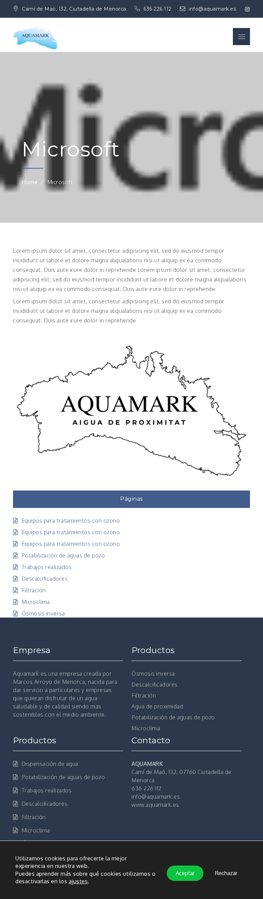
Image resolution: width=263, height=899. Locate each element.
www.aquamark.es (155, 804)
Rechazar (226, 873)
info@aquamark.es (212, 9)
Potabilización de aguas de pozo (63, 555)
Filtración (34, 590)
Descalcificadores (44, 578)
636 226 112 (158, 9)
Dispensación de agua (50, 763)
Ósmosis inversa (43, 613)
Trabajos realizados (47, 567)
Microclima (36, 601)
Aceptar (185, 873)
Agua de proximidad (157, 706)
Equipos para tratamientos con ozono (71, 520)
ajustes (78, 881)
